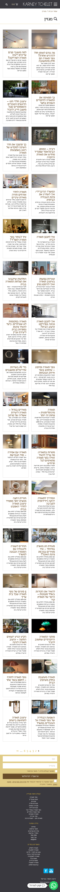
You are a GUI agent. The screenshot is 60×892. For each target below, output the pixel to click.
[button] (53, 885)
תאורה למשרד (33, 862)
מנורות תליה (33, 803)
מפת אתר (33, 835)
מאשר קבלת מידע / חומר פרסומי (40, 771)
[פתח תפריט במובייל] (55, 4)
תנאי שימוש (33, 829)
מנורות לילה (33, 807)
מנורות (33, 801)
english (33, 839)
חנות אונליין (33, 799)
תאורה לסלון (33, 848)
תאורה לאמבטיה (33, 856)
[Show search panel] (6, 4)
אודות (33, 827)
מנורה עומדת (33, 805)
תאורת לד (33, 858)
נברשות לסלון (33, 865)
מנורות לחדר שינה (33, 854)
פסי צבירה (33, 816)
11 (17, 751)
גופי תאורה (33, 797)
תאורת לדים (33, 860)
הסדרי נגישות (33, 833)
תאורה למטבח (33, 850)
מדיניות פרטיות (33, 831)
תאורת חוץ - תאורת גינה (33, 818)
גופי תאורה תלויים (33, 812)
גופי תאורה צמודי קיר (33, 810)
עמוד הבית (52, 11)
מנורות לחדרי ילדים (33, 852)
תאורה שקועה (33, 814)
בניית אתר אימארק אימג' (48, 882)
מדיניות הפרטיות (19, 781)
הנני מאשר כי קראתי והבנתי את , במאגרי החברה (32, 783)
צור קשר (34, 837)
